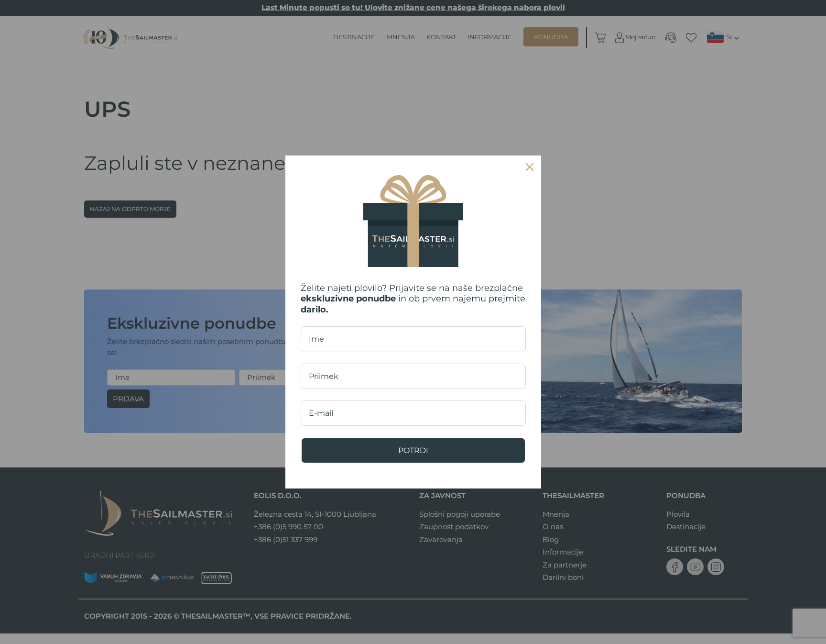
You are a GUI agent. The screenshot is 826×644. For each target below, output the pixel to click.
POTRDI (413, 450)
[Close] (529, 166)
